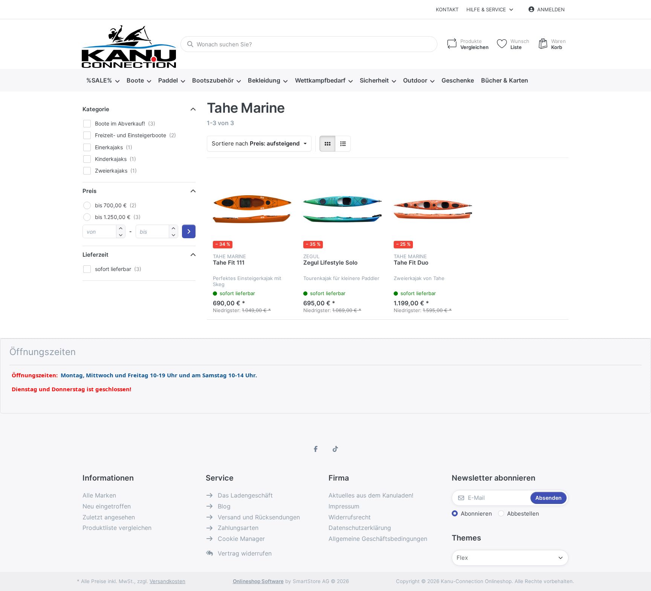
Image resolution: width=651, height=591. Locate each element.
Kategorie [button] (96, 109)
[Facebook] (315, 449)
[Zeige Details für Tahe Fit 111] (252, 209)
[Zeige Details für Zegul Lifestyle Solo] (342, 209)
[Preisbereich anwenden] (189, 231)
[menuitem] (103, 80)
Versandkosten (167, 581)
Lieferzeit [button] (95, 254)
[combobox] (308, 44)
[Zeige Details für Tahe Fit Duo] (433, 209)
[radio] (327, 144)
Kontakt (447, 9)
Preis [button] (89, 190)
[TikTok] (335, 449)
